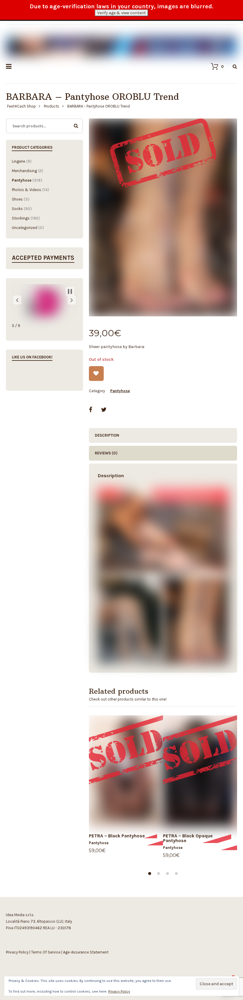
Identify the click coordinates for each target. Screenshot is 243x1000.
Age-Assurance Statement (85, 952)
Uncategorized (24, 227)
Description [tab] (107, 435)
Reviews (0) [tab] (106, 453)
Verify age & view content (121, 12)
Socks (17, 208)
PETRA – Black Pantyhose (117, 836)
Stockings (21, 218)
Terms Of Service (45, 952)
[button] (17, 300)
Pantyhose (120, 391)
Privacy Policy (17, 952)
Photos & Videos (26, 190)
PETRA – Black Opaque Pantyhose (188, 838)
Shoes (17, 199)
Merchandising (24, 171)
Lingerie (18, 161)
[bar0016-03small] (163, 217)
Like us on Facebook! (32, 357)
